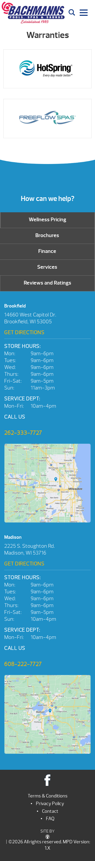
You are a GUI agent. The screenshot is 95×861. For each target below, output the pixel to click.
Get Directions (24, 332)
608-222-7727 (23, 664)
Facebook (48, 780)
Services (47, 267)
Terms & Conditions (48, 796)
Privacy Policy (50, 804)
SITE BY (47, 831)
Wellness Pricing (47, 219)
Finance (47, 251)
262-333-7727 (23, 432)
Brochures (47, 235)
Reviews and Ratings (47, 283)
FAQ (50, 819)
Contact (50, 811)
